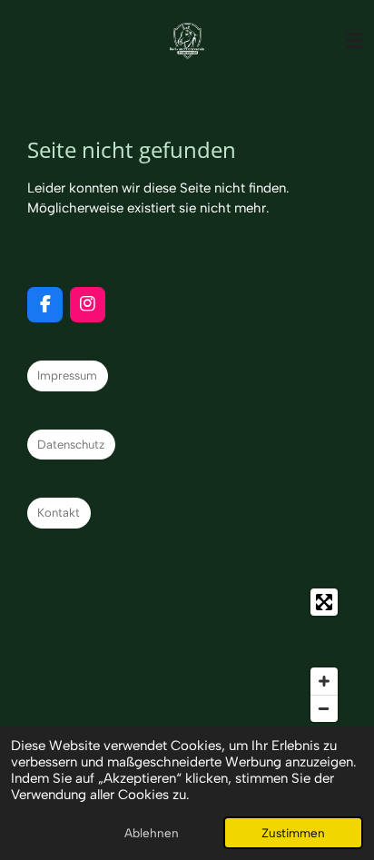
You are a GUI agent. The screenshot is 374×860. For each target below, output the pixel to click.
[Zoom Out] (324, 708)
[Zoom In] (324, 681)
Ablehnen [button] (151, 832)
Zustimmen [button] (293, 832)
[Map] (187, 655)
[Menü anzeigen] (354, 41)
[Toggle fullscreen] (324, 602)
